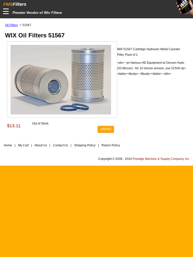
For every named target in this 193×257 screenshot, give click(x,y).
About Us (40, 145)
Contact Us (60, 145)
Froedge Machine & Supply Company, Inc (161, 159)
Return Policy (110, 145)
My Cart (23, 145)
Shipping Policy (84, 145)
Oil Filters (11, 25)
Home (8, 145)
